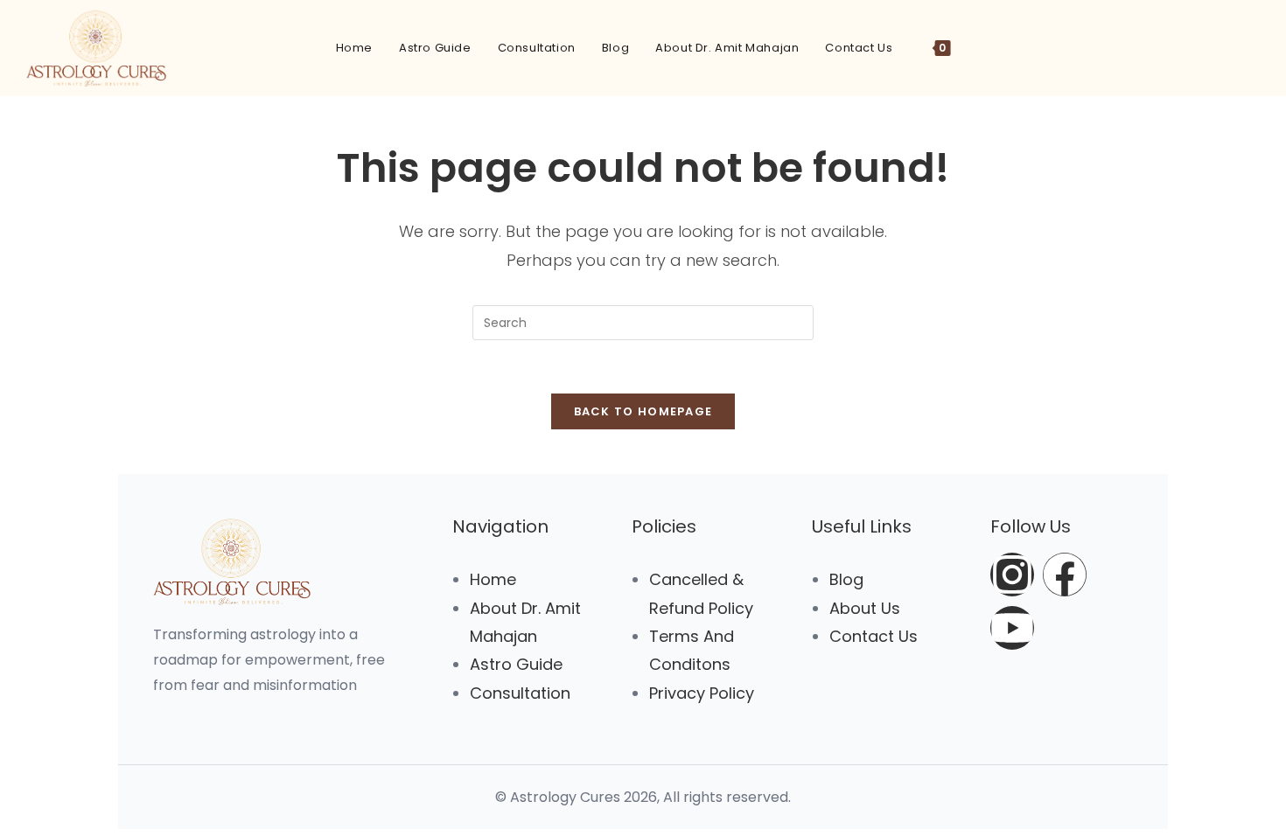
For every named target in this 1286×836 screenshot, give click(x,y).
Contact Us (873, 636)
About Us (864, 608)
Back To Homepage (643, 411)
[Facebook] (1065, 574)
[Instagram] (1012, 574)
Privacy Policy (701, 693)
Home (493, 579)
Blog (846, 579)
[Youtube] (1012, 628)
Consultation (520, 693)
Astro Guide (516, 664)
